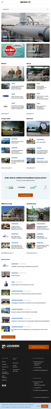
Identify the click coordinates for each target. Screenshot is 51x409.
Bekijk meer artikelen (8, 337)
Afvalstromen (5, 366)
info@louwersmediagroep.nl (41, 370)
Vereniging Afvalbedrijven (5, 372)
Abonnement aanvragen (16, 370)
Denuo (3, 369)
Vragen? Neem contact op (38, 347)
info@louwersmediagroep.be (41, 390)
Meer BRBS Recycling (6, 253)
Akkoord (44, 406)
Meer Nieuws (4, 113)
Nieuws (4, 361)
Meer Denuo (30, 113)
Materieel (4, 364)
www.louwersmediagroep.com (41, 397)
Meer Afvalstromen (31, 253)
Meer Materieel (30, 167)
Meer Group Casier (6, 167)
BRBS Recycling (4, 377)
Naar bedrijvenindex (26, 195)
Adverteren (15, 363)
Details (38, 406)
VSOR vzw (4, 380)
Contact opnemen (15, 366)
